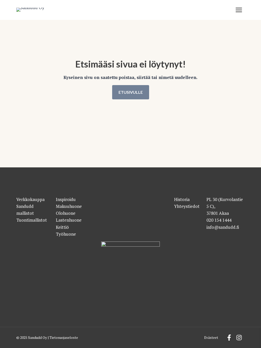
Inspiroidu (66, 199)
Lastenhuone (69, 220)
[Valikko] (239, 10)
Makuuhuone (69, 206)
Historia (182, 199)
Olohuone (65, 213)
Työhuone (66, 234)
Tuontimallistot (31, 220)
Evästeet (211, 337)
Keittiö (62, 227)
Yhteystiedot (187, 206)
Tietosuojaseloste (63, 337)
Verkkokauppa (30, 199)
